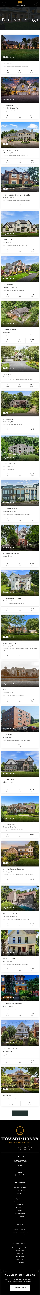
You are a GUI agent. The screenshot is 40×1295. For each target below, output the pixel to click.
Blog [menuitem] (20, 1210)
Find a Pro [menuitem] (20, 1216)
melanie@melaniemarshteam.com (20, 1175)
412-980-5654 (20, 1168)
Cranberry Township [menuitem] (20, 1248)
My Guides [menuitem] (20, 1199)
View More (20, 1113)
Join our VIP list (20, 1288)
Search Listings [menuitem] (20, 1187)
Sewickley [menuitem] (20, 1259)
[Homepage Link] (20, 3)
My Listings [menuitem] (20, 1207)
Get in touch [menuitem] (20, 1213)
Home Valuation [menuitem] (20, 1202)
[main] (20, 560)
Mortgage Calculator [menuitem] (20, 1232)
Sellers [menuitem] (20, 1196)
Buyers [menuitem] (20, 1193)
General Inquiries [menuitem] (20, 1235)
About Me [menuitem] (20, 1204)
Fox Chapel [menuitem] (20, 1262)
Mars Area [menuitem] (20, 1250)
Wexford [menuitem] (20, 1253)
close (37, 1271)
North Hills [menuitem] (20, 1256)
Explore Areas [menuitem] (20, 1190)
